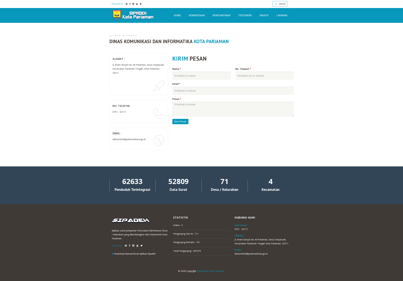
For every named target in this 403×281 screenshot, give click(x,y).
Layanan (281, 15)
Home (177, 15)
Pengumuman (221, 15)
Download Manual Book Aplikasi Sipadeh (134, 253)
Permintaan (197, 15)
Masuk (282, 4)
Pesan (176, 98)
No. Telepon (243, 68)
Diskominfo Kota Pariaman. (211, 271)
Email (176, 83)
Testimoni (245, 15)
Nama (176, 68)
